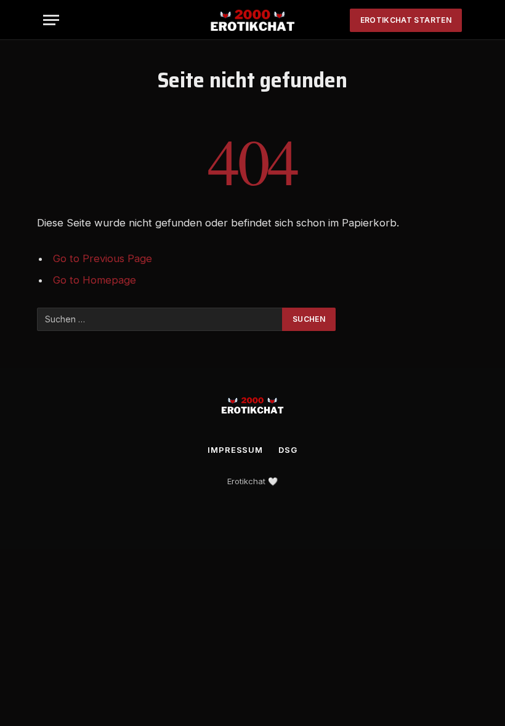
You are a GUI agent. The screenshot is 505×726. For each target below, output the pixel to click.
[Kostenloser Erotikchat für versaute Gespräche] (252, 20)
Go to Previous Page (102, 258)
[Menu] (51, 20)
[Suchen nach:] (160, 319)
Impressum (235, 450)
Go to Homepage (94, 280)
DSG (287, 450)
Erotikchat (246, 481)
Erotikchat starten (405, 20)
